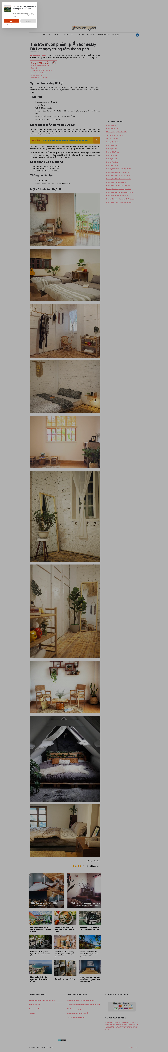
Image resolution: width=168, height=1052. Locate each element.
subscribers (11, 24)
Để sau (28, 21)
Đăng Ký (11, 21)
